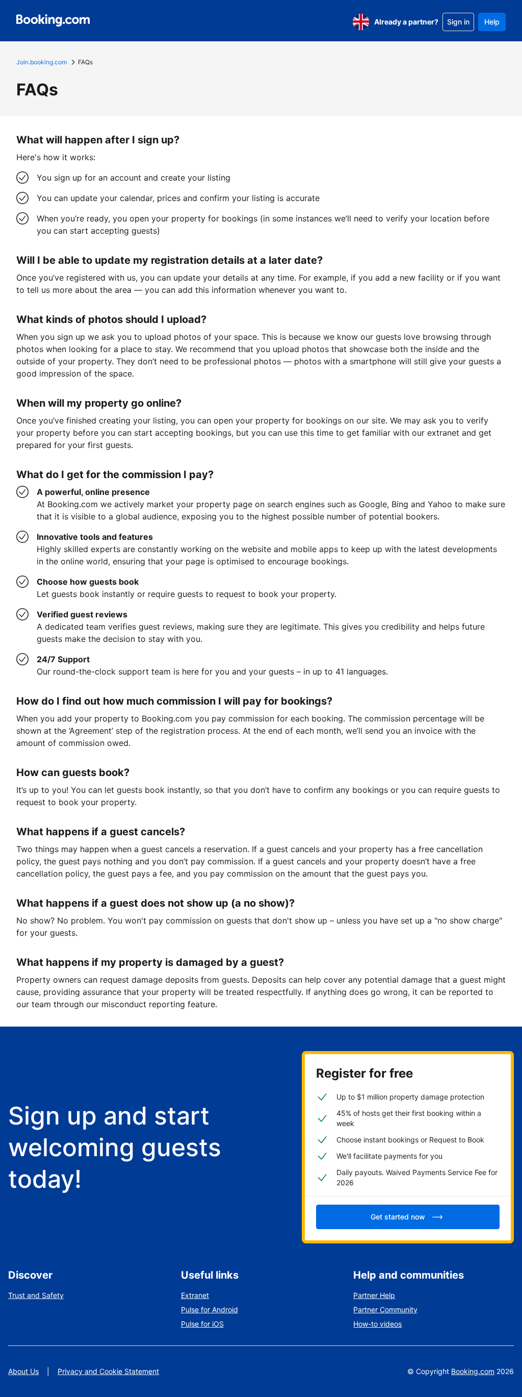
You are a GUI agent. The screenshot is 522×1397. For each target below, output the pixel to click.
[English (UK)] (361, 22)
